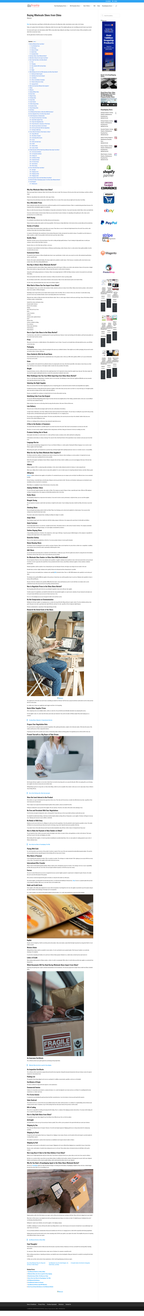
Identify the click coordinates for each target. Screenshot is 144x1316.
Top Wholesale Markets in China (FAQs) (37, 1240)
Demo (98, 6)
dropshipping (35, 1165)
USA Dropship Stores (75, 6)
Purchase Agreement (52, 1304)
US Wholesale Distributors (34, 1280)
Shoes (28, 24)
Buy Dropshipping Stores (60, 6)
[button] (109, 102)
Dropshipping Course (107, 6)
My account (108, 1)
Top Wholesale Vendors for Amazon (35, 1282)
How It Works (87, 6)
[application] (109, 102)
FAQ (94, 6)
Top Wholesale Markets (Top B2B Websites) (37, 1284)
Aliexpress (29, 475)
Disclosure (61, 1304)
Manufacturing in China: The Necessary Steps (38, 1276)
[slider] (108, 104)
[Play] (103, 105)
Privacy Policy (41, 1304)
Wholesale (29, 18)
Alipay (74, 880)
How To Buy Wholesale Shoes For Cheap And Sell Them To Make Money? (36, 1263)
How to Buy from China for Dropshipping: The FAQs (39, 844)
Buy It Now (103, 307)
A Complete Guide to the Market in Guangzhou (80, 1263)
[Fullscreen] (115, 105)
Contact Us (68, 1304)
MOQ (55, 572)
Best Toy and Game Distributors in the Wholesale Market (40, 1286)
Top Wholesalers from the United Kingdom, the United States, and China (58, 1263)
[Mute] (113, 105)
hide (34, 41)
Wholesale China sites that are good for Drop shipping (40, 1065)
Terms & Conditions (31, 1304)
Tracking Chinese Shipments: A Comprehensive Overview (40, 720)
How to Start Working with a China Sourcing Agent (39, 793)
